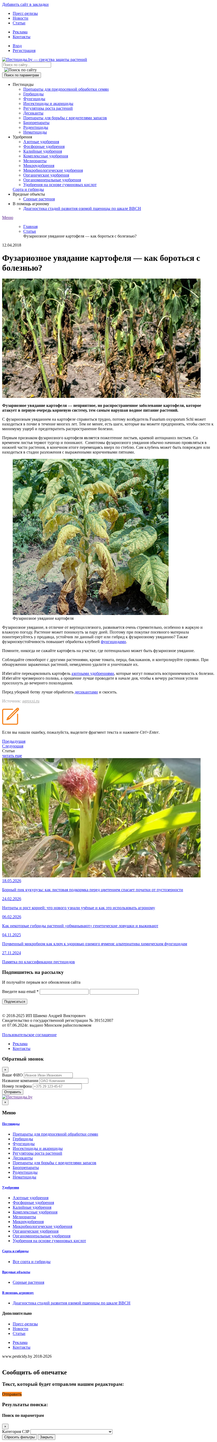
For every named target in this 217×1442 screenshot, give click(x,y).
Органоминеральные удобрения (52, 180)
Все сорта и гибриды (32, 1261)
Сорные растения (39, 199)
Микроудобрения (38, 165)
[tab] (108, 1124)
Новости (20, 18)
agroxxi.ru (30, 701)
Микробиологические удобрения (53, 170)
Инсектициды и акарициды (48, 103)
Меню (7, 217)
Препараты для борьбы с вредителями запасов (65, 118)
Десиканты (33, 113)
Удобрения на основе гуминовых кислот (60, 184)
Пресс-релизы (25, 13)
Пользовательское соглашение (29, 1034)
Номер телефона (17, 1086)
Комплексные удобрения (45, 156)
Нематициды (35, 132)
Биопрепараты (36, 122)
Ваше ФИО (12, 1075)
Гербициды (33, 94)
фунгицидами (113, 641)
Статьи (19, 23)
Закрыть (46, 1437)
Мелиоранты (35, 161)
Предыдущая (13, 741)
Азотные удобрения (41, 141)
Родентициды (35, 127)
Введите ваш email (20, 991)
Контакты (21, 36)
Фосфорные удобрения (44, 146)
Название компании (20, 1080)
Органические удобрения (46, 175)
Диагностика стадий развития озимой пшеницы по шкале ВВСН (82, 208)
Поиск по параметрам (21, 75)
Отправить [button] (12, 1394)
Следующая (12, 746)
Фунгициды (34, 98)
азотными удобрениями (92, 673)
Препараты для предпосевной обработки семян (66, 89)
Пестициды (11, 1124)
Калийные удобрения (42, 151)
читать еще (12, 755)
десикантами (86, 692)
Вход (17, 45)
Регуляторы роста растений (48, 108)
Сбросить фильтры (19, 1437)
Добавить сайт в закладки (25, 4)
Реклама (20, 32)
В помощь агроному (18, 1293)
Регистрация (24, 50)
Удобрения (10, 1187)
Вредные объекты (16, 1272)
